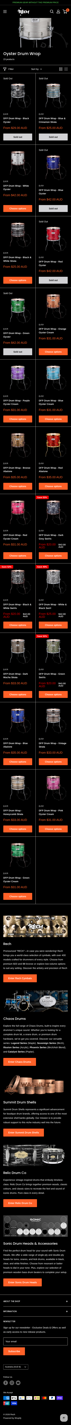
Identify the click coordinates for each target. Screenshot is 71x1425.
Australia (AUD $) (13, 1367)
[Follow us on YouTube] (18, 1382)
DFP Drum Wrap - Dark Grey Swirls (51, 537)
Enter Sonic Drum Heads (22, 1282)
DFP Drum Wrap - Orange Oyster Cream (52, 331)
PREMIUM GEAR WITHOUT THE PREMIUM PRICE (36, 2)
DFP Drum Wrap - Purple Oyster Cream (16, 402)
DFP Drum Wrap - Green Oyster (16, 335)
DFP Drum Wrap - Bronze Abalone (16, 469)
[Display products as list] (66, 69)
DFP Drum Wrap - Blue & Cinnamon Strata (52, 120)
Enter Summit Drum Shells (23, 1132)
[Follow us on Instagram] (12, 1382)
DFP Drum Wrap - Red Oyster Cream (15, 537)
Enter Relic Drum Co (20, 1203)
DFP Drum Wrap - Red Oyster (51, 263)
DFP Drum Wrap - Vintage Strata (52, 745)
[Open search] (52, 11)
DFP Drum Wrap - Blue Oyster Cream (51, 402)
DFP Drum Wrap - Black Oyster (16, 120)
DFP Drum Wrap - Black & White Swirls (17, 606)
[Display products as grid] (60, 69)
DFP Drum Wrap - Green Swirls (52, 676)
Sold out (17, 137)
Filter (11, 69)
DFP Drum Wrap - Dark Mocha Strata (15, 676)
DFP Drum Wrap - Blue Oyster (51, 192)
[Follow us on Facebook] (5, 1382)
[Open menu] (5, 11)
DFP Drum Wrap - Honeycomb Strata (13, 812)
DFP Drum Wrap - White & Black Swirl (53, 606)
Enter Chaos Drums (19, 1061)
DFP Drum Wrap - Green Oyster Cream (16, 879)
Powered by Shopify (12, 1418)
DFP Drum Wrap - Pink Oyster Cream (51, 812)
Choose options (17, 208)
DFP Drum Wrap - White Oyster (16, 187)
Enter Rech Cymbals (20, 978)
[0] (65, 12)
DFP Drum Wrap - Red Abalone (51, 469)
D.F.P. (5, 114)
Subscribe (14, 1351)
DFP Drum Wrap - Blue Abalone (15, 745)
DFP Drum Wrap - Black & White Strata (17, 259)
